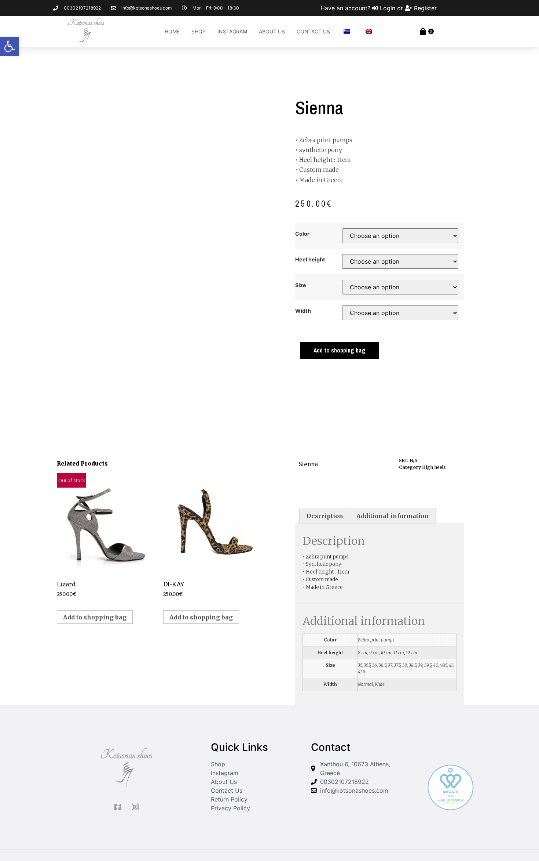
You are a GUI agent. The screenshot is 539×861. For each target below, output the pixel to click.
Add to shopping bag (340, 350)
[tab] (325, 516)
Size (300, 285)
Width (303, 311)
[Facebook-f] (117, 807)
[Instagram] (135, 807)
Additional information (392, 516)
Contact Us (313, 31)
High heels (434, 467)
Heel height (310, 259)
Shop (198, 31)
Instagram (232, 31)
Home (172, 31)
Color (302, 233)
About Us (272, 31)
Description (325, 516)
